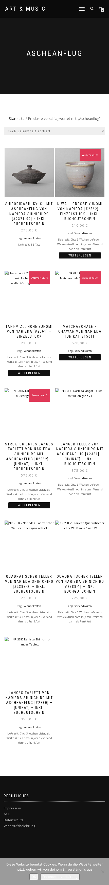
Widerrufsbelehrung (19, 826)
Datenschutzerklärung (60, 877)
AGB (7, 814)
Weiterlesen (80, 255)
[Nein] (102, 871)
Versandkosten (32, 238)
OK (33, 877)
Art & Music (25, 9)
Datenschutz (13, 820)
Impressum (12, 808)
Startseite (17, 118)
